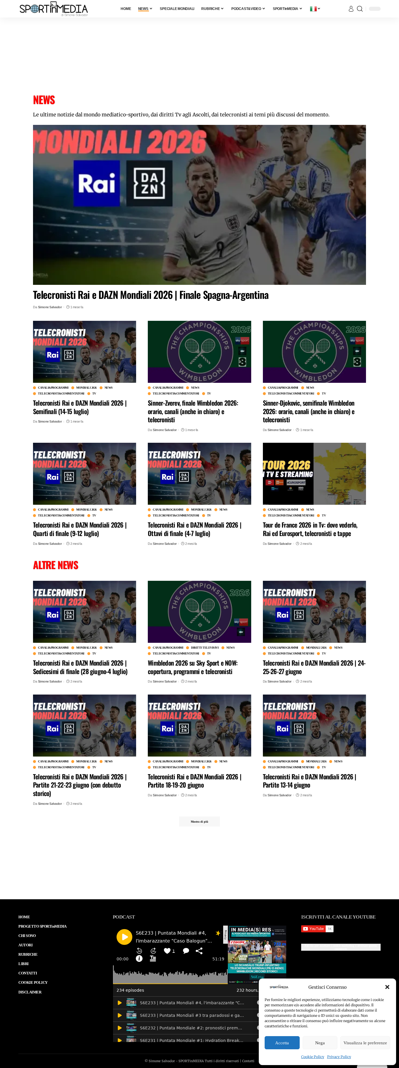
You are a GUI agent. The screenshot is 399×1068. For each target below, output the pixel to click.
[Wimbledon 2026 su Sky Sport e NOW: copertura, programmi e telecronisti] (199, 612)
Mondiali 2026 (86, 387)
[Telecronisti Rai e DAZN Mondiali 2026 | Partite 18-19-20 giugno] (199, 725)
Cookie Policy (312, 1057)
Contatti (248, 1061)
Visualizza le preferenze (365, 1043)
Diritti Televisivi (204, 647)
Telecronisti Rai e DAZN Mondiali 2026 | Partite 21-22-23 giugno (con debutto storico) (79, 784)
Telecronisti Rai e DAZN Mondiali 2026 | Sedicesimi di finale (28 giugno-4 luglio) (80, 667)
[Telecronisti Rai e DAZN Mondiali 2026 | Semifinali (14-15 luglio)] (84, 352)
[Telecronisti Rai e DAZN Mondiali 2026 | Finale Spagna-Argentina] (199, 205)
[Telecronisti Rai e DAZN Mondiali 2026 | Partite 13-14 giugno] (314, 725)
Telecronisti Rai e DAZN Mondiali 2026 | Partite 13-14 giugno (309, 780)
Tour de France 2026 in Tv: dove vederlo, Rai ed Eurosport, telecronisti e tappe (310, 529)
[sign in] (351, 9)
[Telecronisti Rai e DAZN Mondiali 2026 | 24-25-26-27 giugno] (314, 612)
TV (94, 393)
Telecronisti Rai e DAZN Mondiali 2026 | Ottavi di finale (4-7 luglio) (194, 529)
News (109, 387)
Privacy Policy (339, 1057)
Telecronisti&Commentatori (61, 393)
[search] (360, 9)
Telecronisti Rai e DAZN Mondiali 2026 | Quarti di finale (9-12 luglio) (79, 529)
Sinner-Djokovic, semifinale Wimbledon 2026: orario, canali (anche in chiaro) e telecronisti (309, 411)
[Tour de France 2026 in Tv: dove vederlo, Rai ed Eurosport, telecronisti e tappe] (314, 474)
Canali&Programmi (53, 387)
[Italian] (315, 9)
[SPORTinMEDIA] (53, 9)
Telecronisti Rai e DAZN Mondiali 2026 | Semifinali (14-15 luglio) (79, 407)
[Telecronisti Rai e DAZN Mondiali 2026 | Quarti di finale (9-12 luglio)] (84, 474)
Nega (320, 1043)
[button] (387, 987)
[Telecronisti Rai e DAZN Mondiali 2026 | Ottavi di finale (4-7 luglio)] (199, 474)
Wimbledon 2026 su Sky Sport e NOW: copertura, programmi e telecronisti (192, 667)
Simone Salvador (50, 307)
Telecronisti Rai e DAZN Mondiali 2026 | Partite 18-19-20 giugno (194, 780)
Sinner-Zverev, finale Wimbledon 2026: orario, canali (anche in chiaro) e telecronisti (193, 411)
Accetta (282, 1043)
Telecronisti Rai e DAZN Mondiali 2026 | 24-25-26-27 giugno (314, 667)
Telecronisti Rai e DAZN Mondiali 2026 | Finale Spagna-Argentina (150, 294)
